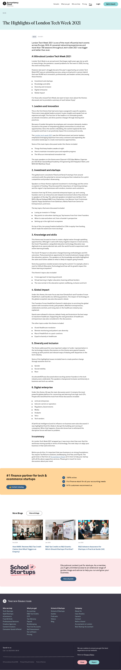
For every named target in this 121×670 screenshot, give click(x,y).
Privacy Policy (89, 655)
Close (82, 662)
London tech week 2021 (43, 135)
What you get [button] (65, 4)
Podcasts (54, 616)
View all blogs (34, 513)
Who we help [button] (76, 4)
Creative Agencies (9, 624)
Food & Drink (7, 619)
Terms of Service (41, 662)
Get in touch (110, 4)
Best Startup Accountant (84, 627)
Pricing (84, 4)
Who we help (7, 608)
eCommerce (7, 616)
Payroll (29, 622)
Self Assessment (33, 629)
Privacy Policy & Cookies (27, 662)
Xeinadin (56, 4)
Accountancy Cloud (58, 457)
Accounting (31, 611)
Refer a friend (80, 622)
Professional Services (11, 622)
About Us (78, 611)
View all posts (68, 579)
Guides (53, 614)
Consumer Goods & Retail (12, 629)
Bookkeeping (32, 624)
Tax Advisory (31, 619)
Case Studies (80, 614)
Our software (31, 632)
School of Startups (58, 608)
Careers (78, 616)
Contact (78, 619)
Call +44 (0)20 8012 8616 (11, 651)
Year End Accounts (34, 627)
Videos (53, 619)
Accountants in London (83, 624)
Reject (94, 662)
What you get (32, 608)
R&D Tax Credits (33, 614)
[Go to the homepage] (10, 4)
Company (78, 608)
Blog (90, 4)
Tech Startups (8, 611)
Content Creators (9, 627)
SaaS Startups (8, 614)
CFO (28, 616)
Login (98, 4)
